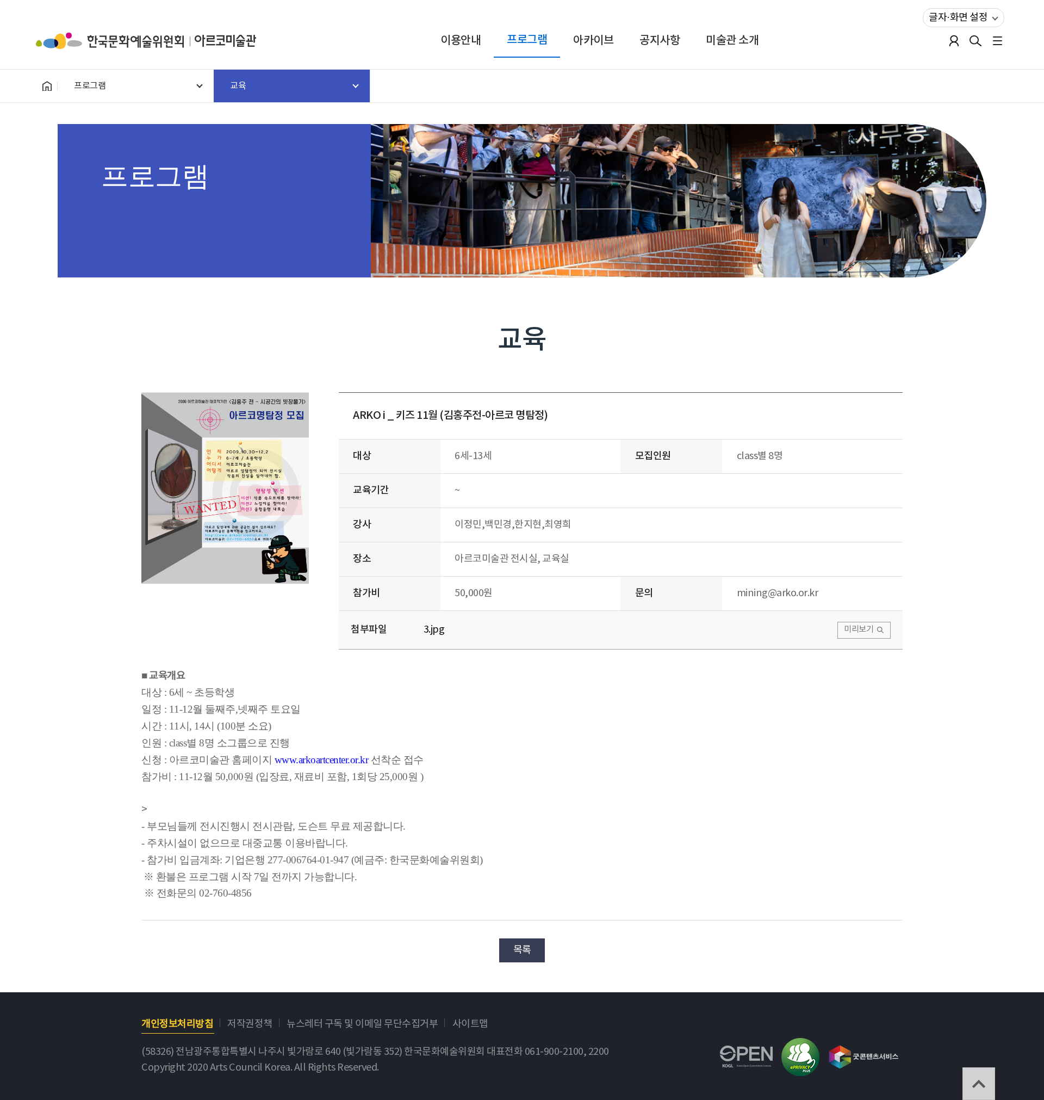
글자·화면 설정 (958, 17)
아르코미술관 (225, 41)
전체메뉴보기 (997, 41)
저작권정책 (249, 1024)
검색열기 (975, 41)
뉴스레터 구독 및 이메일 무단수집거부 (362, 1024)
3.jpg (434, 629)
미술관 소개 (732, 40)
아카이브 (593, 40)
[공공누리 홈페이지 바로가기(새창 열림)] (746, 1053)
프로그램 (527, 40)
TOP (978, 1083)
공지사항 (659, 40)
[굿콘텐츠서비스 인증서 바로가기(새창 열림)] (864, 1052)
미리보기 (858, 629)
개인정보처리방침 (177, 1024)
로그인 (954, 41)
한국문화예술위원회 (115, 41)
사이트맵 (470, 1024)
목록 (522, 950)
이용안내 (460, 40)
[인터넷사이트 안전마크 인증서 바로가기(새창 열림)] (800, 1046)
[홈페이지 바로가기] (47, 86)
